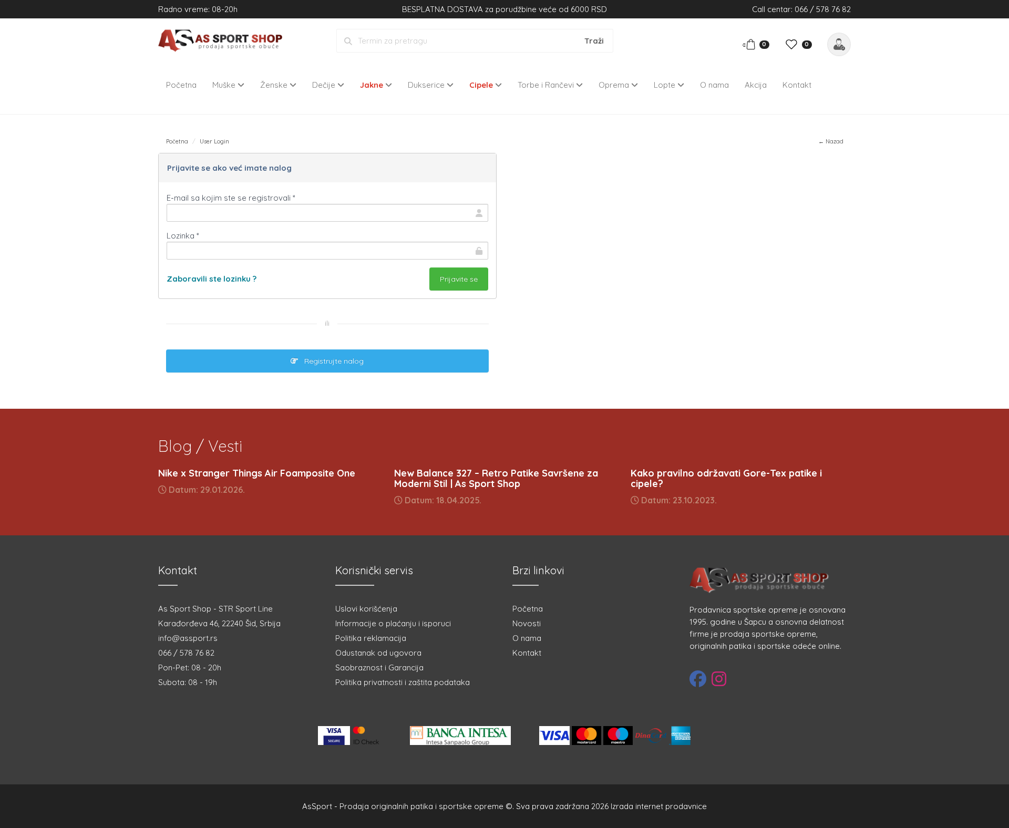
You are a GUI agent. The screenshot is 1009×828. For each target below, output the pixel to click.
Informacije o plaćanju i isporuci (393, 623)
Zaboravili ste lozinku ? (211, 279)
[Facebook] (697, 678)
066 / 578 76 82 (186, 653)
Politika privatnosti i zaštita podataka (402, 682)
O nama (714, 85)
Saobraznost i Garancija (379, 667)
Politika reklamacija (370, 638)
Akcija (756, 85)
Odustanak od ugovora (378, 653)
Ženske (275, 85)
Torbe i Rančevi (547, 85)
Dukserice (427, 85)
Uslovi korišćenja (366, 609)
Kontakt (797, 85)
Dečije (324, 85)
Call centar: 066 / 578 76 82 (801, 9)
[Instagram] (719, 678)
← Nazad (830, 141)
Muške (225, 85)
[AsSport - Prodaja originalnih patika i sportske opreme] (224, 40)
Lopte (665, 85)
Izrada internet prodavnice (659, 806)
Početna (181, 85)
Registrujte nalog (331, 361)
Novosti (526, 623)
